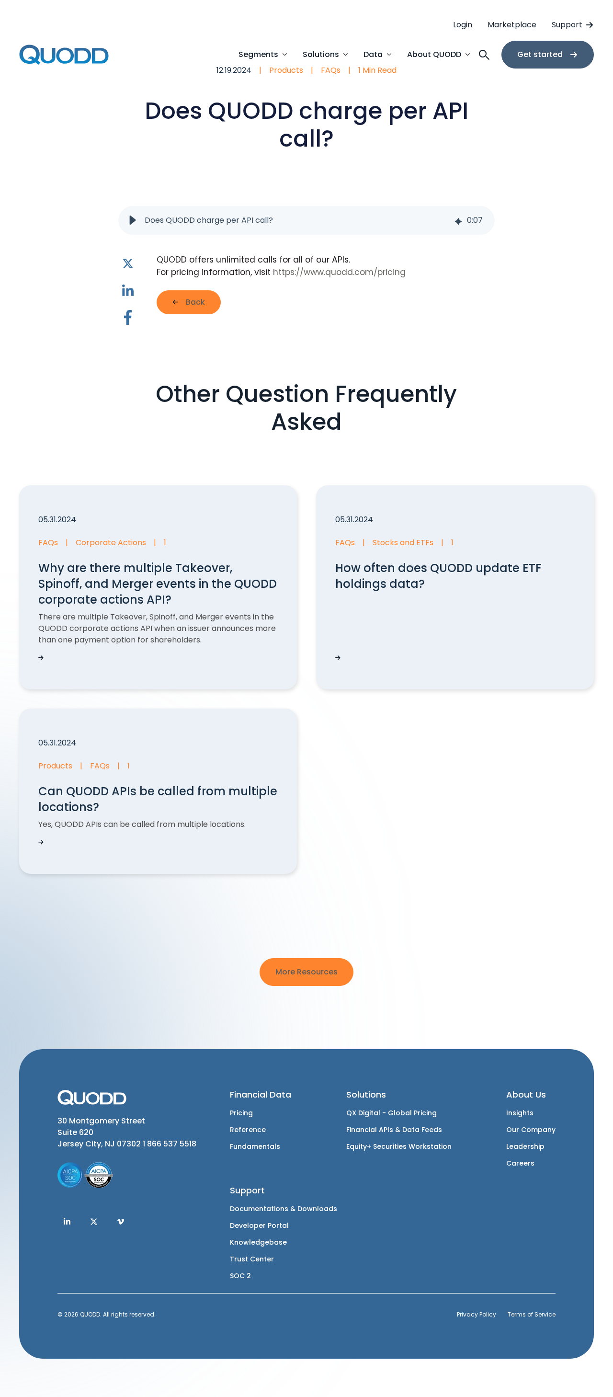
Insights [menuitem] (520, 1113)
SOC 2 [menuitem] (240, 1276)
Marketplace (512, 24)
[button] (132, 220)
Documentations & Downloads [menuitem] (283, 1209)
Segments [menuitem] (258, 54)
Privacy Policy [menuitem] (476, 1314)
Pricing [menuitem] (241, 1113)
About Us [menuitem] (526, 1094)
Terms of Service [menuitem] (532, 1314)
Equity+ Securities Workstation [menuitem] (399, 1147)
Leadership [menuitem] (525, 1147)
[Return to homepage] (64, 55)
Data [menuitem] (373, 54)
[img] (458, 221)
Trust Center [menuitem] (252, 1259)
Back (195, 302)
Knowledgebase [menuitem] (258, 1242)
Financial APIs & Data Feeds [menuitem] (394, 1130)
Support (567, 24)
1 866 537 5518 (169, 1143)
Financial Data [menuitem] (260, 1094)
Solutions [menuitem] (321, 54)
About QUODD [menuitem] (434, 54)
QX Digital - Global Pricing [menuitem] (391, 1113)
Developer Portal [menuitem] (259, 1226)
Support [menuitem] (247, 1190)
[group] (306, 220)
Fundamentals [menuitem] (255, 1147)
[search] (485, 55)
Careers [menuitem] (520, 1163)
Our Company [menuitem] (531, 1130)
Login (462, 24)
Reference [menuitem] (248, 1130)
